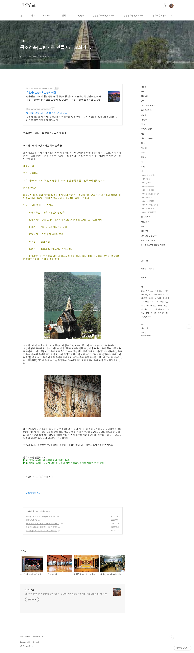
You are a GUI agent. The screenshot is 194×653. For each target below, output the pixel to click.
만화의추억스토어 (148, 240)
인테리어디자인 (160, 309)
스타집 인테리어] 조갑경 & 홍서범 (41, 516)
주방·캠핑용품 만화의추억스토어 (31, 637)
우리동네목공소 (147, 110)
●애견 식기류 (147, 197)
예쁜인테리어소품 (148, 105)
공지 (142, 226)
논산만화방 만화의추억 (134, 15)
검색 (165, 6)
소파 (155, 313)
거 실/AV (144, 120)
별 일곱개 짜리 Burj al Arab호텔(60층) (43, 523)
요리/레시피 (145, 217)
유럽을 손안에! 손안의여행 (41, 92)
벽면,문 (144, 148)
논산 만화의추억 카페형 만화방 (153, 245)
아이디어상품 (161, 306)
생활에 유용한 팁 (147, 138)
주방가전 (158, 291)
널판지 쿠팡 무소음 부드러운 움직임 (46, 113)
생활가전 (144, 294)
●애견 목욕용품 (148, 186)
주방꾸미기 (145, 302)
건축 (142, 101)
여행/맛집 (145, 231)
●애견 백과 (146, 183)
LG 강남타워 (31, 520)
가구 (147, 291)
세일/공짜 (145, 222)
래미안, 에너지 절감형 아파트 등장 (41, 527)
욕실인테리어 (163, 294)
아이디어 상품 (151, 306)
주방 (156, 302)
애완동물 (144, 298)
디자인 (151, 298)
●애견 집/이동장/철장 (150, 205)
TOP (171, 638)
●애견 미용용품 (148, 190)
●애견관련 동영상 (148, 175)
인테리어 (30, 511)
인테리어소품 (164, 302)
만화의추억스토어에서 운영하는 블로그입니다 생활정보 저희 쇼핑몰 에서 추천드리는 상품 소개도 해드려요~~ (67, 594)
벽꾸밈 (151, 309)
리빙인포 (28, 6)
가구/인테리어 (146, 317)
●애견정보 (146, 179)
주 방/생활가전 (147, 129)
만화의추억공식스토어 (163, 15)
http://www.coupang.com (38, 109)
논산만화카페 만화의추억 (104, 15)
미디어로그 (48, 15)
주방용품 (149, 313)
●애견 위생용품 (148, 201)
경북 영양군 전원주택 (149, 236)
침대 (167, 313)
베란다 (143, 134)
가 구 (143, 162)
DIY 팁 (143, 115)
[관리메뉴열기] (189, 326)
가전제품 (158, 298)
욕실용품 (166, 298)
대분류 (143, 87)
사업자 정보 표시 (33, 493)
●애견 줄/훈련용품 (149, 212)
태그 (33, 15)
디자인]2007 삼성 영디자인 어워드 (41, 530)
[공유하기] (34, 477)
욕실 (142, 313)
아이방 (143, 157)
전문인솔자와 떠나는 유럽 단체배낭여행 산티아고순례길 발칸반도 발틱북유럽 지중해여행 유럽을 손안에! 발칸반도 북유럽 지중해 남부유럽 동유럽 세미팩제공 (63, 98)
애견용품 (161, 313)
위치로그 (66, 15)
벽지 (150, 294)
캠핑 (142, 91)
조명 (152, 291)
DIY (169, 309)
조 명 (143, 166)
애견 (142, 171)
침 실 (143, 124)
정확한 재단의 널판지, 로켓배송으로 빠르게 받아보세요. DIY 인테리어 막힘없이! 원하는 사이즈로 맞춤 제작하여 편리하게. (72, 118)
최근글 (143, 268)
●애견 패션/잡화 (148, 209)
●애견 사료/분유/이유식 (150, 194)
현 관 (143, 152)
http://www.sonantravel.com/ (39, 88)
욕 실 (143, 143)
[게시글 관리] (37, 477)
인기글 (151, 268)
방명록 (81, 15)
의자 (142, 306)
